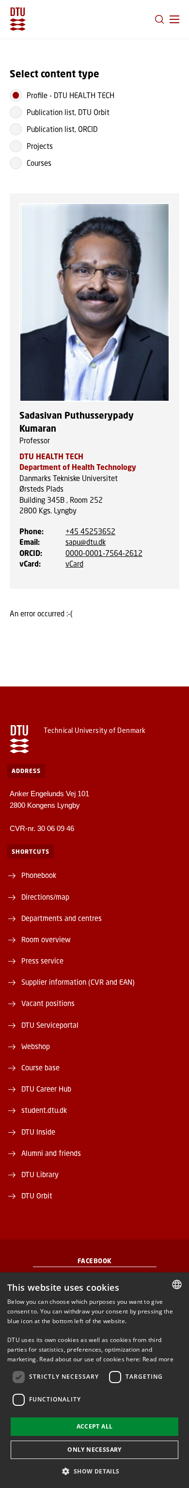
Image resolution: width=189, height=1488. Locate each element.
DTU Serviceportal (50, 1025)
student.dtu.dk (44, 1110)
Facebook (95, 1261)
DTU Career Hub (46, 1088)
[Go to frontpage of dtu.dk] (18, 19)
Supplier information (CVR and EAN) (78, 981)
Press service (42, 960)
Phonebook (38, 875)
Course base (40, 1067)
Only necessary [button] (94, 1449)
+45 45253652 (90, 531)
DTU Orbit (36, 1195)
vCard (74, 563)
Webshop (35, 1046)
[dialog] (94, 1380)
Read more (157, 1359)
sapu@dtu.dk (85, 542)
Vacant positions (48, 1003)
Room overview (46, 939)
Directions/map (45, 896)
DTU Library (40, 1174)
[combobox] (177, 1284)
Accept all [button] (95, 1426)
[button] (174, 19)
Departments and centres (61, 918)
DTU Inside (38, 1131)
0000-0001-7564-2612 (103, 553)
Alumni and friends (51, 1153)
